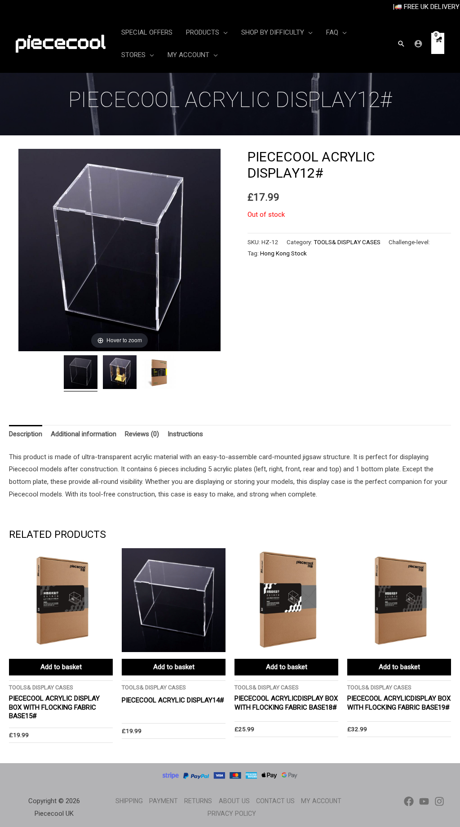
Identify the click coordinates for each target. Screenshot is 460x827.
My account (321, 801)
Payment (163, 801)
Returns (198, 801)
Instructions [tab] (185, 434)
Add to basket (61, 667)
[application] (223, 32)
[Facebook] (409, 801)
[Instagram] (439, 801)
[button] (401, 44)
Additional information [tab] (83, 434)
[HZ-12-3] (159, 373)
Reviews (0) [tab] (142, 434)
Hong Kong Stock (283, 253)
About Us (234, 801)
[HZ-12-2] (120, 373)
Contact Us (275, 801)
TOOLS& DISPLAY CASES (347, 242)
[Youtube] (424, 801)
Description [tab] (25, 434)
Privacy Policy (232, 813)
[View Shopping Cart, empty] (437, 43)
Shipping (129, 801)
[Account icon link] (418, 44)
